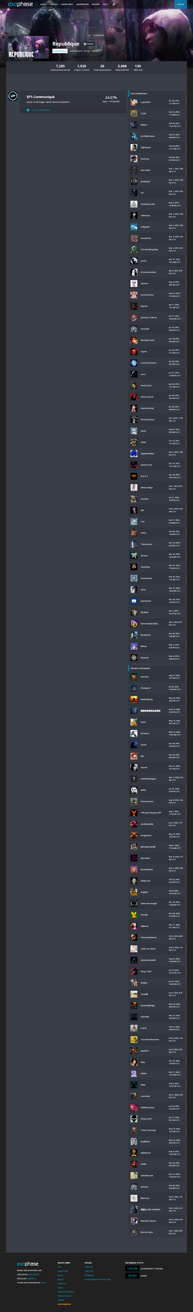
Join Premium (64, 1304)
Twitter (89, 1271)
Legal (60, 1287)
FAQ (59, 1267)
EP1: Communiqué (41, 96)
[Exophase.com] (22, 4)
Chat (105, 4)
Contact (62, 1283)
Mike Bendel (34, 1274)
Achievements (60, 51)
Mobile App (63, 1271)
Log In (180, 4)
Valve (43, 1282)
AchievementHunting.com (98, 1279)
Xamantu (31, 1278)
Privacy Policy (65, 1296)
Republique (65, 43)
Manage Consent (66, 1291)
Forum (95, 51)
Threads (89, 1267)
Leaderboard (82, 4)
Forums (54, 4)
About (61, 1279)
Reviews (96, 4)
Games (43, 4)
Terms (61, 1300)
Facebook (89, 1275)
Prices (87, 51)
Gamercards (67, 4)
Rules (60, 1275)
